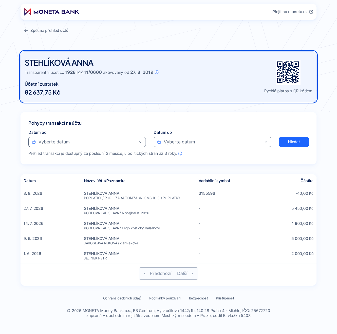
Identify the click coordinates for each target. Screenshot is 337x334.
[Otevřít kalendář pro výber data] (140, 142)
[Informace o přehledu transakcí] (180, 154)
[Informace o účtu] (157, 72)
